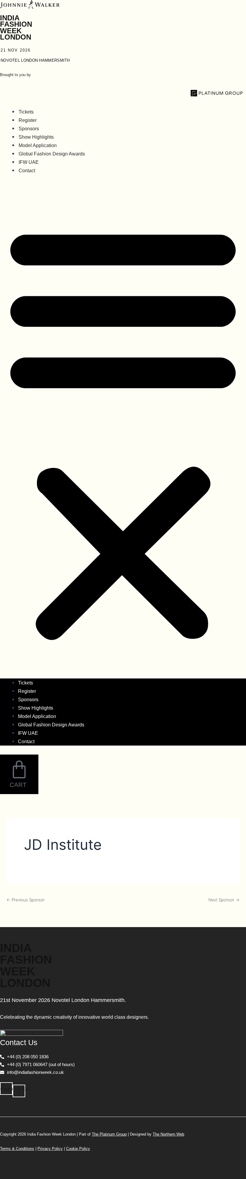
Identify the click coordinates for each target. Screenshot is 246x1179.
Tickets (26, 111)
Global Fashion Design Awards (52, 153)
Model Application (38, 145)
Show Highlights (36, 137)
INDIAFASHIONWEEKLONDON (16, 27)
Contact (27, 170)
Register (28, 120)
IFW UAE (29, 162)
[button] (123, 431)
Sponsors (29, 128)
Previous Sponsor (26, 900)
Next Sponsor (223, 900)
